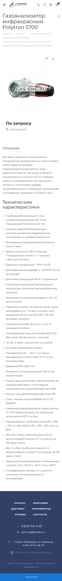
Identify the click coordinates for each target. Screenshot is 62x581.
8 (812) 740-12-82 (31, 526)
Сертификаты (41, 508)
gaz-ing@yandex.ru (33, 532)
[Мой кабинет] (50, 5)
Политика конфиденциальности (34, 553)
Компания (40, 503)
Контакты (40, 514)
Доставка (18, 508)
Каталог (20, 503)
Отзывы (20, 514)
